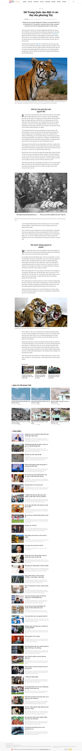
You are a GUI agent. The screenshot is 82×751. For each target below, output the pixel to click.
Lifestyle (58, 1)
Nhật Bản (38, 44)
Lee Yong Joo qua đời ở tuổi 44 (34, 545)
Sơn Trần (26, 19)
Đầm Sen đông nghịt (32, 677)
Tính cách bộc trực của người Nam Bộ (36, 616)
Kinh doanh (36, 1)
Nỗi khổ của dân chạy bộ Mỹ (33, 454)
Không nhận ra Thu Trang (32, 636)
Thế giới (41, 8)
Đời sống (53, 1)
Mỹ (43, 111)
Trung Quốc (55, 34)
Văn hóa (42, 1)
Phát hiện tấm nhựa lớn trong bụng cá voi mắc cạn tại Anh (54, 377)
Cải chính (64, 1)
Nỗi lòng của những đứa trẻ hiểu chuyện (36, 565)
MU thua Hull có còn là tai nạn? (34, 485)
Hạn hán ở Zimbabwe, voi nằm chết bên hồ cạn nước (40, 377)
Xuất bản (25, 1)
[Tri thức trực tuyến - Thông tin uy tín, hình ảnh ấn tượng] (14, 1)
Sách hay (30, 1)
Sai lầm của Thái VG (30, 525)
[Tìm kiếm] (73, 1)
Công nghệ (47, 1)
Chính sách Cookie (44, 749)
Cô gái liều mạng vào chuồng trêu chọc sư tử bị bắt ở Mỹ (27, 377)
